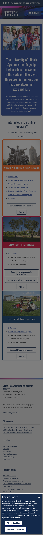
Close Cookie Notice (15, 529)
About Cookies (13, 523)
